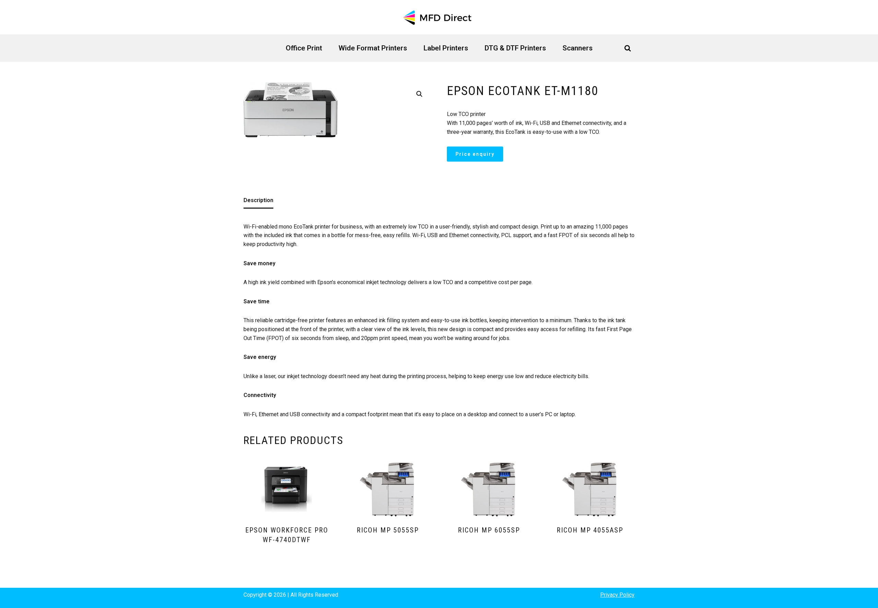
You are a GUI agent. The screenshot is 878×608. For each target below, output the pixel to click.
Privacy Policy (617, 595)
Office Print (304, 48)
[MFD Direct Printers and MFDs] (439, 17)
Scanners (577, 48)
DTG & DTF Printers (515, 48)
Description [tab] (258, 200)
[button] (419, 94)
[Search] (627, 48)
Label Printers (446, 48)
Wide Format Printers (373, 48)
